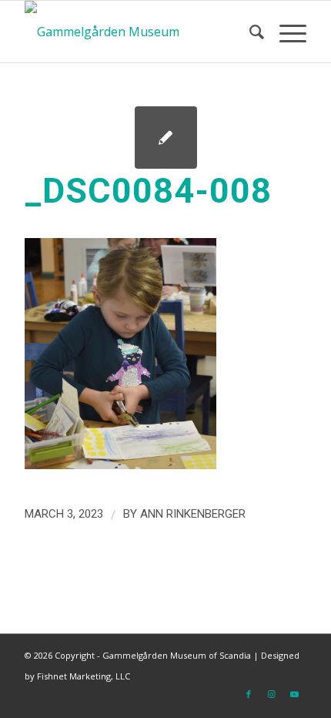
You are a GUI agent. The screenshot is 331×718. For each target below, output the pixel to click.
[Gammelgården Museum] (137, 31)
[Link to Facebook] (248, 694)
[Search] (249, 31)
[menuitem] (249, 31)
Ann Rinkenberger (193, 514)
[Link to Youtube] (294, 694)
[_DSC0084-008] (166, 137)
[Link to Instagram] (271, 694)
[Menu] (285, 31)
